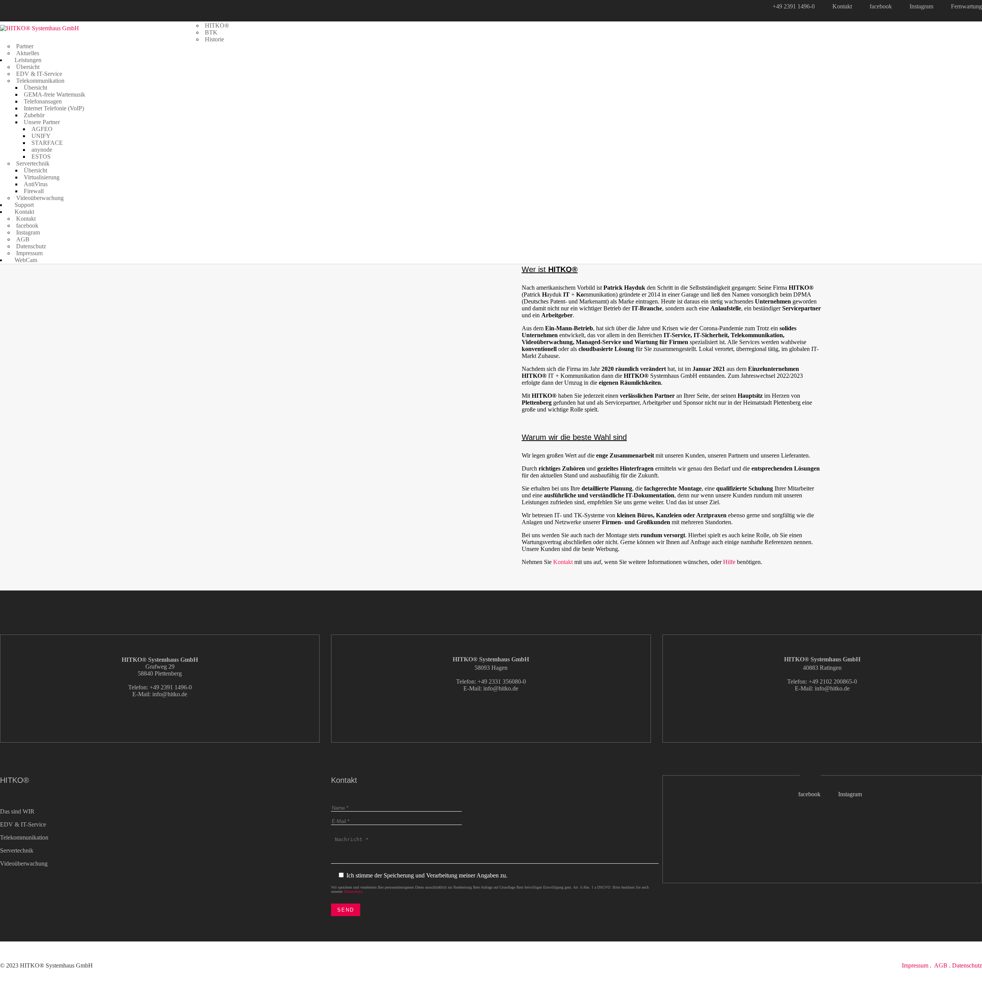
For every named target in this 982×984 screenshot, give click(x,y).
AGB (23, 239)
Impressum (29, 253)
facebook (881, 6)
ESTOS (41, 156)
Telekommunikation (40, 80)
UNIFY (41, 136)
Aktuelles (27, 53)
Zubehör (34, 115)
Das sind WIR (17, 811)
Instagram (921, 6)
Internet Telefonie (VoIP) (54, 108)
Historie (214, 39)
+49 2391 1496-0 (794, 6)
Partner (24, 46)
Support (23, 205)
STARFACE (47, 142)
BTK (211, 32)
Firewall (34, 191)
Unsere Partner (42, 122)
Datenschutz (31, 246)
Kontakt (842, 6)
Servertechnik (32, 163)
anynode (41, 149)
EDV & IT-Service (39, 74)
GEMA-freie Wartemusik (54, 94)
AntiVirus (36, 184)
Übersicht (28, 67)
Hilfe (729, 562)
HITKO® (217, 25)
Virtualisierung (41, 177)
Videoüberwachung (40, 198)
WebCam (25, 260)
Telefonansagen (43, 101)
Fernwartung (966, 6)
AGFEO (42, 129)
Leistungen (27, 60)
